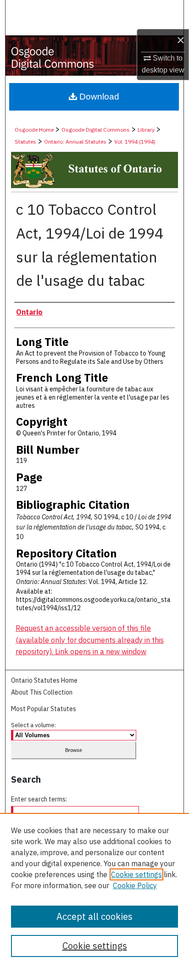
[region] (94, 890)
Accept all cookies (94, 916)
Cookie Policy (135, 885)
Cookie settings (136, 874)
